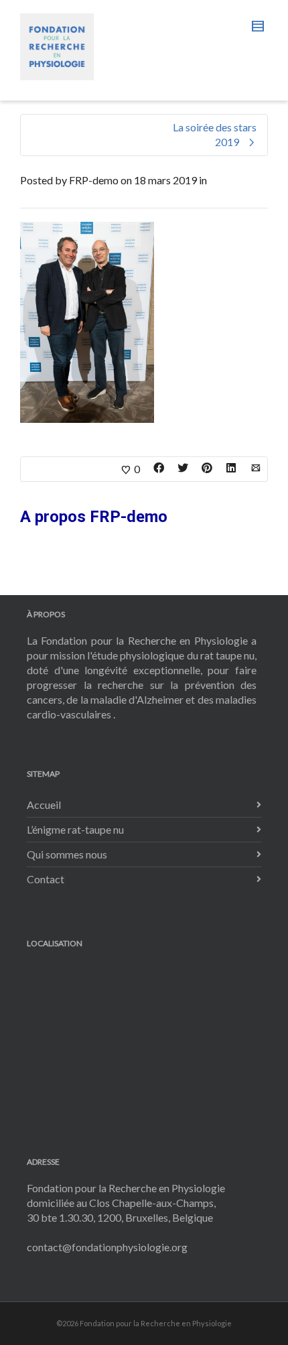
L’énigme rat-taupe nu (75, 829)
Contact (45, 879)
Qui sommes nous (67, 854)
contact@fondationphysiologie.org (107, 1246)
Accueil (44, 804)
